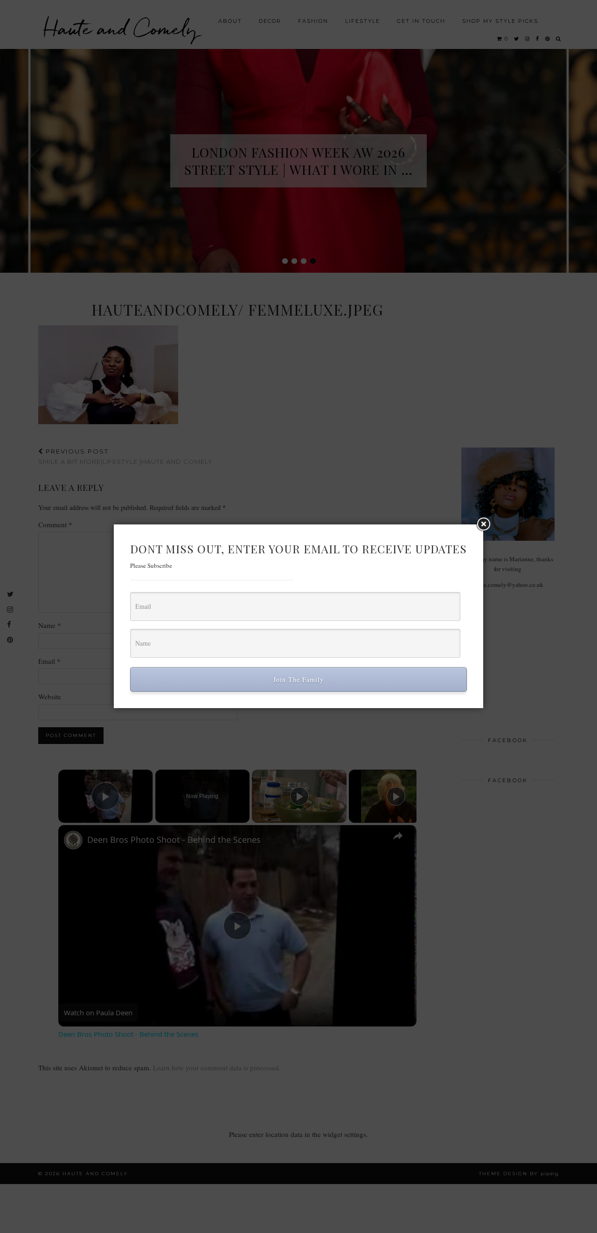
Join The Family (298, 679)
